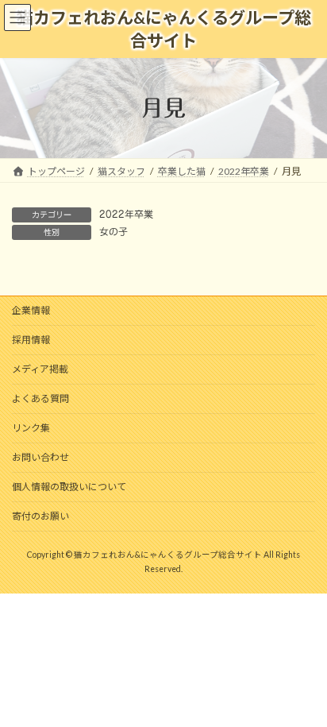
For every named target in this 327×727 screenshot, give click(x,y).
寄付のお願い (40, 516)
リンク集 (31, 428)
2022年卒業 (126, 213)
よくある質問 (40, 398)
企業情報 (31, 310)
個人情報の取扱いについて (69, 487)
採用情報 (31, 340)
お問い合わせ (40, 457)
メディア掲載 (40, 369)
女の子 (113, 231)
